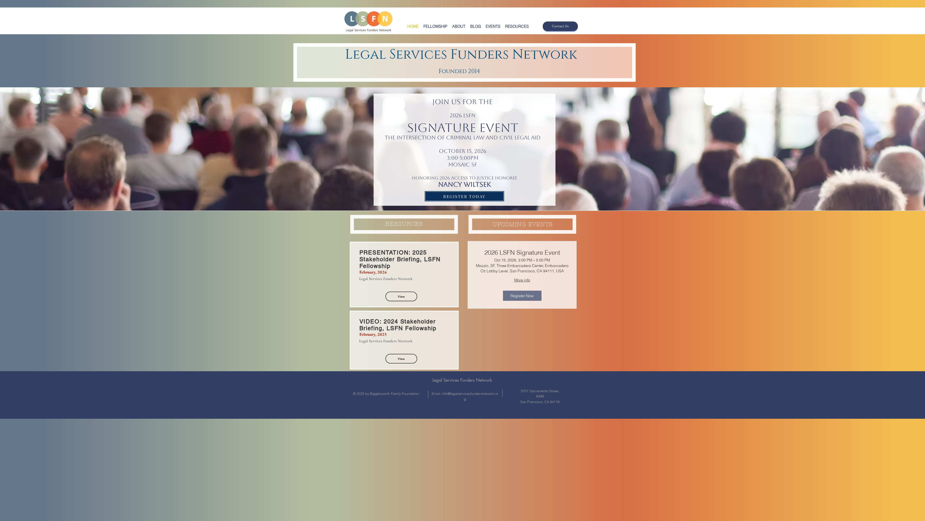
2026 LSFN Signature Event (522, 252)
